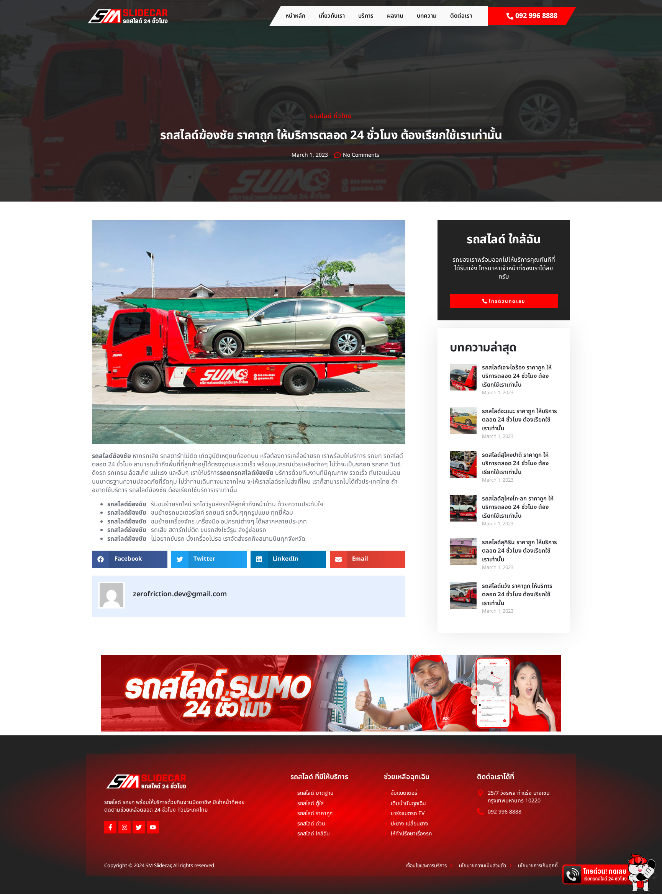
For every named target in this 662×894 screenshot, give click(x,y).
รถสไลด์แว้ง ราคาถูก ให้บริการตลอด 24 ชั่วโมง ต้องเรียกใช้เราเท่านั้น (517, 595)
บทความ (427, 15)
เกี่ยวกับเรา (332, 15)
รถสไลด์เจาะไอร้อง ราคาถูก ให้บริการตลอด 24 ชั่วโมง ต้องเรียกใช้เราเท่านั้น (517, 376)
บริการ (366, 15)
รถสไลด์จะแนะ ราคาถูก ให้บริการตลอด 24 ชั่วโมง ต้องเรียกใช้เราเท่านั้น (519, 420)
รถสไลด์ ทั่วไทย (331, 116)
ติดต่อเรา (461, 15)
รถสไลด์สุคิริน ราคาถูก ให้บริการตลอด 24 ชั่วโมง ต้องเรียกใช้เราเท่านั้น (519, 551)
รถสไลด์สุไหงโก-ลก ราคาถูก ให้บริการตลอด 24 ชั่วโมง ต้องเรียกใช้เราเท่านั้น (518, 507)
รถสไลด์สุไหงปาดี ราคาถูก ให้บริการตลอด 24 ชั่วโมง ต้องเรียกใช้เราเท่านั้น (515, 464)
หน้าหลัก (295, 15)
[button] (129, 559)
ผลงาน (395, 15)
